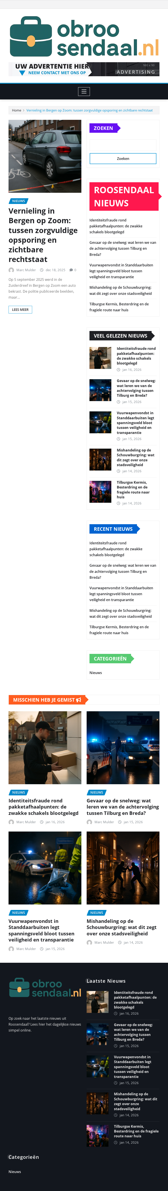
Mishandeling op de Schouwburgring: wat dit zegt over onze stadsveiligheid (135, 457)
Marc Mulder (26, 270)
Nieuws (95, 672)
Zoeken (103, 128)
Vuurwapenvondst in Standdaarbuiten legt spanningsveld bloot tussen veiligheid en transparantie (121, 271)
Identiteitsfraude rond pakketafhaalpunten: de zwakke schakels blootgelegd (115, 226)
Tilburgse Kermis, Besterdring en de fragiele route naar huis (133, 489)
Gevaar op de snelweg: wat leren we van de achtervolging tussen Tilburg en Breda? (122, 248)
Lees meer (20, 309)
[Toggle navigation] (84, 91)
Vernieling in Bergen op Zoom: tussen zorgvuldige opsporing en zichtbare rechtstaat (89, 110)
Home (16, 110)
